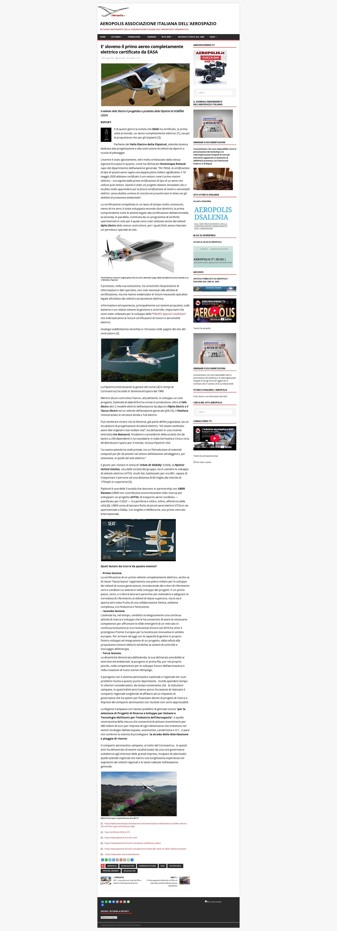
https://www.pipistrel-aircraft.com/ (121, 837)
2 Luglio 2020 (109, 58)
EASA (163, 866)
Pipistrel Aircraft (111, 871)
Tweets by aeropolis (202, 328)
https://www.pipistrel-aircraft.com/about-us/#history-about (133, 843)
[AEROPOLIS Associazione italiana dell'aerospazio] (113, 16)
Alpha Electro (127, 866)
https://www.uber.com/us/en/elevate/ (122, 854)
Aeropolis (121, 58)
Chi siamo (116, 37)
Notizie (132, 58)
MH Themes (136, 925)
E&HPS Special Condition (169, 314)
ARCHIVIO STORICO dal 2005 (191, 37)
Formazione (134, 37)
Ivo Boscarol (175, 866)
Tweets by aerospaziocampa (205, 456)
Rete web (166, 37)
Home (103, 37)
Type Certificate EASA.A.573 (117, 832)
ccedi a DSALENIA (203, 201)
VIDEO (212, 37)
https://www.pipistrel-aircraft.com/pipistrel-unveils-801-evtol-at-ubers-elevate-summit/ (145, 848)
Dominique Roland (147, 866)
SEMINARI (151, 37)
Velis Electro (130, 871)
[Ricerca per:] (214, 92)
